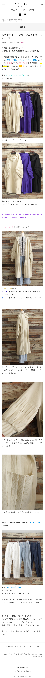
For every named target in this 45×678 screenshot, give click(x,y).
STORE (31, 10)
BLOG (22, 10)
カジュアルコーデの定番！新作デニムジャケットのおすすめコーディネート (22, 655)
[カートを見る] (41, 4)
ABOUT (14, 10)
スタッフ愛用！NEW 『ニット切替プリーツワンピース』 (21, 646)
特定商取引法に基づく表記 (22, 671)
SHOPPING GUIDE (22, 668)
